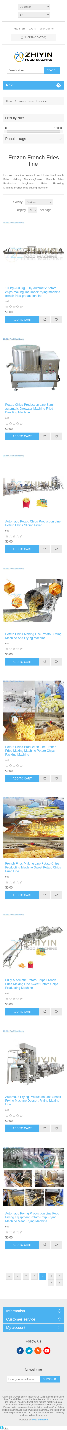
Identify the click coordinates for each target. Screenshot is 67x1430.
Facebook (20, 1350)
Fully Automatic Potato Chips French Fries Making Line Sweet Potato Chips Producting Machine (31, 984)
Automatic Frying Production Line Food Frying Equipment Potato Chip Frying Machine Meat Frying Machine (32, 1217)
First (9, 1276)
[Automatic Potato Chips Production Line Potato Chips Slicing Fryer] (33, 485)
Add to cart (22, 319)
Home (9, 101)
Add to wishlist (56, 319)
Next (51, 1283)
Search (52, 70)
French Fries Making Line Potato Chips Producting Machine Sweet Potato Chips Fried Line (33, 867)
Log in (32, 28)
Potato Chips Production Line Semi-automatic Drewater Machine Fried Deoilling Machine (30, 408)
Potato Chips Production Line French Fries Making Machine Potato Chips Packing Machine (30, 750)
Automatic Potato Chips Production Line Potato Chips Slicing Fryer (32, 523)
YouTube (46, 1350)
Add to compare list (44, 319)
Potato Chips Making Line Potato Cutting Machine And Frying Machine (33, 636)
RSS (38, 1350)
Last (59, 1283)
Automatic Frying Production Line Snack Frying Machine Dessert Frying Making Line (33, 1100)
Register (19, 28)
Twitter (29, 1350)
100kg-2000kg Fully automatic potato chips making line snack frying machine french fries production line (32, 292)
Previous (17, 1276)
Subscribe (50, 1379)
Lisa (6, 1428)
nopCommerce (40, 1419)
